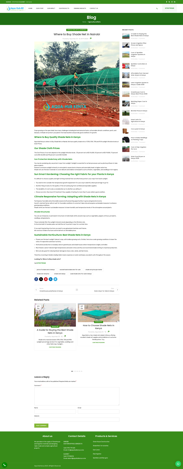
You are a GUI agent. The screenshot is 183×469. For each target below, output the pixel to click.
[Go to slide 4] (77, 371)
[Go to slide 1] (72, 371)
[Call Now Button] (4, 465)
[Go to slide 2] (73, 371)
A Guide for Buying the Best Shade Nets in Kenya (55, 331)
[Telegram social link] (55, 279)
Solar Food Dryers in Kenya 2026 (138, 157)
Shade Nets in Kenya (69, 137)
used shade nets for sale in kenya (81, 273)
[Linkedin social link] (174, 1)
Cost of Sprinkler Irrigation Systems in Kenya (138, 54)
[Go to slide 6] (81, 371)
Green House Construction (101, 441)
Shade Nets (82, 29)
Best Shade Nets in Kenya (76, 234)
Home (84, 22)
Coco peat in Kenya (138, 129)
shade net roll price (43, 273)
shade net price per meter (93, 269)
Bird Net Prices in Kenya (139, 111)
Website (36, 416)
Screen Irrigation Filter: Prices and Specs (139, 44)
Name (36, 408)
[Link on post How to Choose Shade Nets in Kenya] (98, 312)
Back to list (77, 290)
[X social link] (169, 1)
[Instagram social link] (172, 1)
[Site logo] (15, 8)
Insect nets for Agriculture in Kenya (138, 120)
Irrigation (55, 326)
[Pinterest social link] (46, 279)
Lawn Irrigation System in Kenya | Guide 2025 (139, 83)
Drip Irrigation (97, 454)
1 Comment (141, 38)
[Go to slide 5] (79, 371)
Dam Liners (96, 450)
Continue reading (55, 347)
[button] (178, 464)
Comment (38, 385)
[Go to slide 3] (75, 371)
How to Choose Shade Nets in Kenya (98, 327)
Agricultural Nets (94, 22)
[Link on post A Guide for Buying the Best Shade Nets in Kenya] (55, 315)
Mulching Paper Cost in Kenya (139, 102)
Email (79, 408)
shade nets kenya (59, 273)
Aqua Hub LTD (73, 39)
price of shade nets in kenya (46, 269)
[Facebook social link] (167, 1)
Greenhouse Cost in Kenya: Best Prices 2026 (139, 93)
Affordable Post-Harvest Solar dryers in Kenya (139, 74)
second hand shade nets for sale (70, 269)
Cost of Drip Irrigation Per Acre (138, 148)
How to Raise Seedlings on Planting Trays (139, 139)
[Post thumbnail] (125, 36)
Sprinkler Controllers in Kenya (139, 65)
